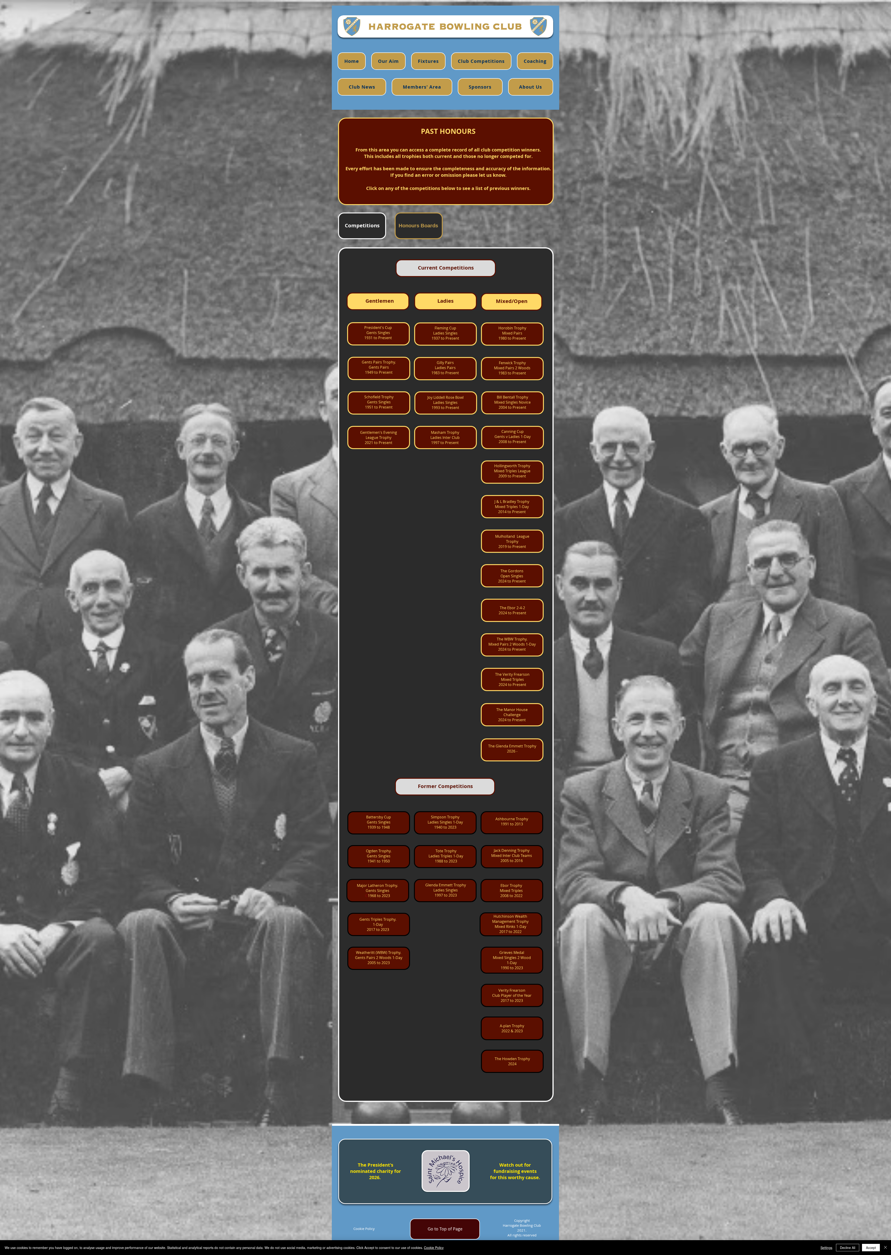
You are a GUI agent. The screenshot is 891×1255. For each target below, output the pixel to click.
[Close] (885, 1247)
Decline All (847, 1247)
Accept (871, 1247)
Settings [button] (826, 1247)
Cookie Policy (364, 1228)
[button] (535, 61)
